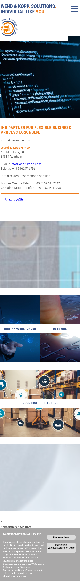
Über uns (60, 329)
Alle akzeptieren (61, 537)
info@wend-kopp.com (26, 164)
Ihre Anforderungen (20, 329)
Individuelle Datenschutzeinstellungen (61, 546)
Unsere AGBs (14, 200)
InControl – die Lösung (40, 403)
